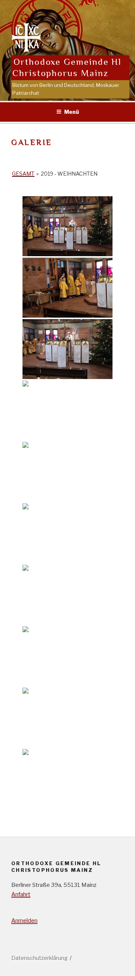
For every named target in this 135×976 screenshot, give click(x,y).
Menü (71, 112)
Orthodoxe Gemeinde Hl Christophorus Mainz (67, 67)
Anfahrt (20, 894)
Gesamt (23, 173)
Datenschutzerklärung (39, 958)
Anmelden (24, 920)
